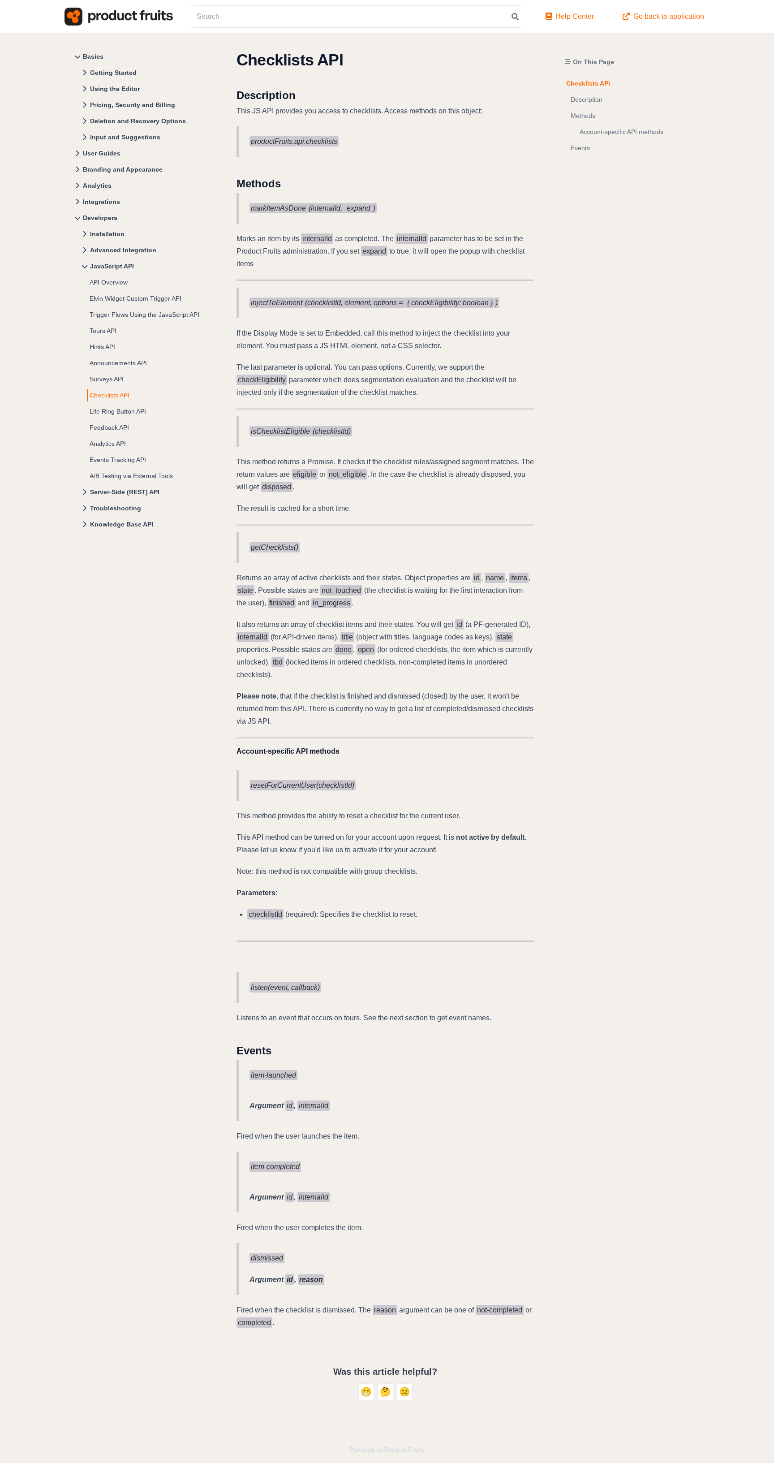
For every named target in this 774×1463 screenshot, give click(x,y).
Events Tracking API (118, 459)
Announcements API (118, 363)
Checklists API (109, 395)
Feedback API (109, 427)
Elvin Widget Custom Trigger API (135, 298)
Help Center (574, 16)
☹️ (404, 1392)
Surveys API (107, 379)
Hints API (102, 346)
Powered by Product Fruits (387, 1449)
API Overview (109, 282)
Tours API (103, 330)
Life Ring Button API (118, 411)
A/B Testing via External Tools (131, 475)
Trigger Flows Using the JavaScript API (144, 314)
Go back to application (668, 16)
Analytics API (108, 443)
